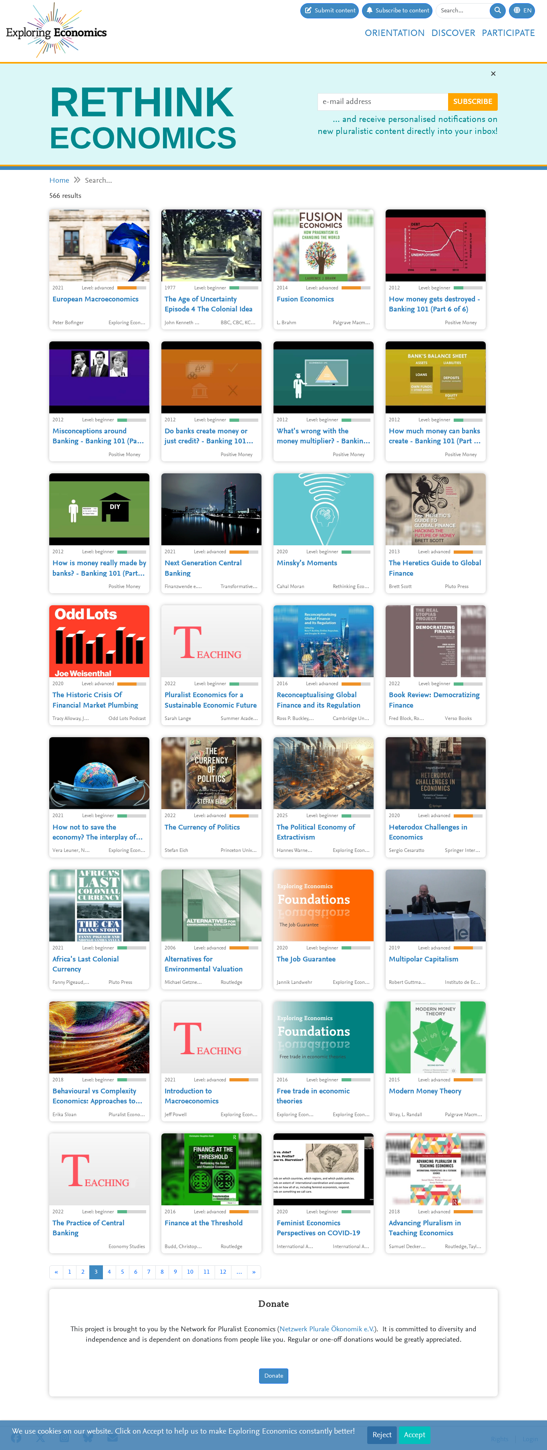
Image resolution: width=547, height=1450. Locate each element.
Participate (508, 33)
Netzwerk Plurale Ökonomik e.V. (327, 1329)
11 (206, 1272)
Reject (382, 1435)
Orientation (395, 33)
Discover (453, 33)
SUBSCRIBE (473, 102)
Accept (414, 1435)
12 (223, 1272)
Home (59, 181)
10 (190, 1272)
